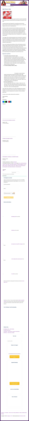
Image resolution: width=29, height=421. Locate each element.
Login (3, 170)
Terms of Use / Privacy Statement (14, 412)
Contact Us (3, 412)
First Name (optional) (7, 184)
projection (15, 164)
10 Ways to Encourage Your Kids (7, 138)
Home (3, 6)
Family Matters (5, 6)
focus (19, 163)
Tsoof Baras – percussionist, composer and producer (12, 331)
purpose (6, 165)
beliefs (3, 165)
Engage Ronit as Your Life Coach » (14, 357)
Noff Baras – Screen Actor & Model (9, 332)
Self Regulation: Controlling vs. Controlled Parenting (10, 156)
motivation (9, 165)
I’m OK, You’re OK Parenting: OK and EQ (9, 120)
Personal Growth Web (7, 330)
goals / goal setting (10, 164)
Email (4, 188)
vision (6, 164)
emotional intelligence (20, 164)
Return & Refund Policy (23, 412)
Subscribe (6, 412)
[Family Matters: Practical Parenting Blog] (13, 3)
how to (25, 164)
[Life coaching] (7, 279)
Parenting (9, 6)
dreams (12, 165)
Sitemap (2, 413)
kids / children (16, 165)
